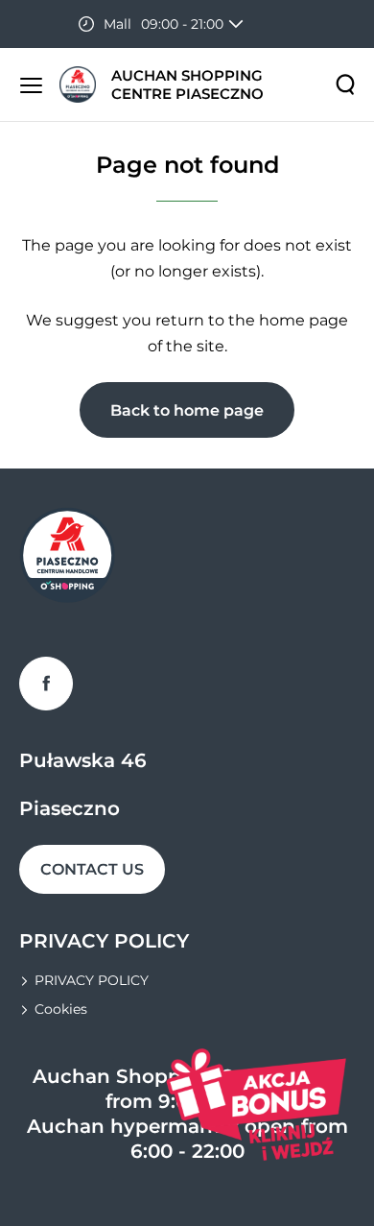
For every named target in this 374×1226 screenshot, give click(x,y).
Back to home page (187, 410)
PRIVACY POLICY (92, 980)
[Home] (77, 85)
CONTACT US (92, 869)
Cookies (61, 1009)
